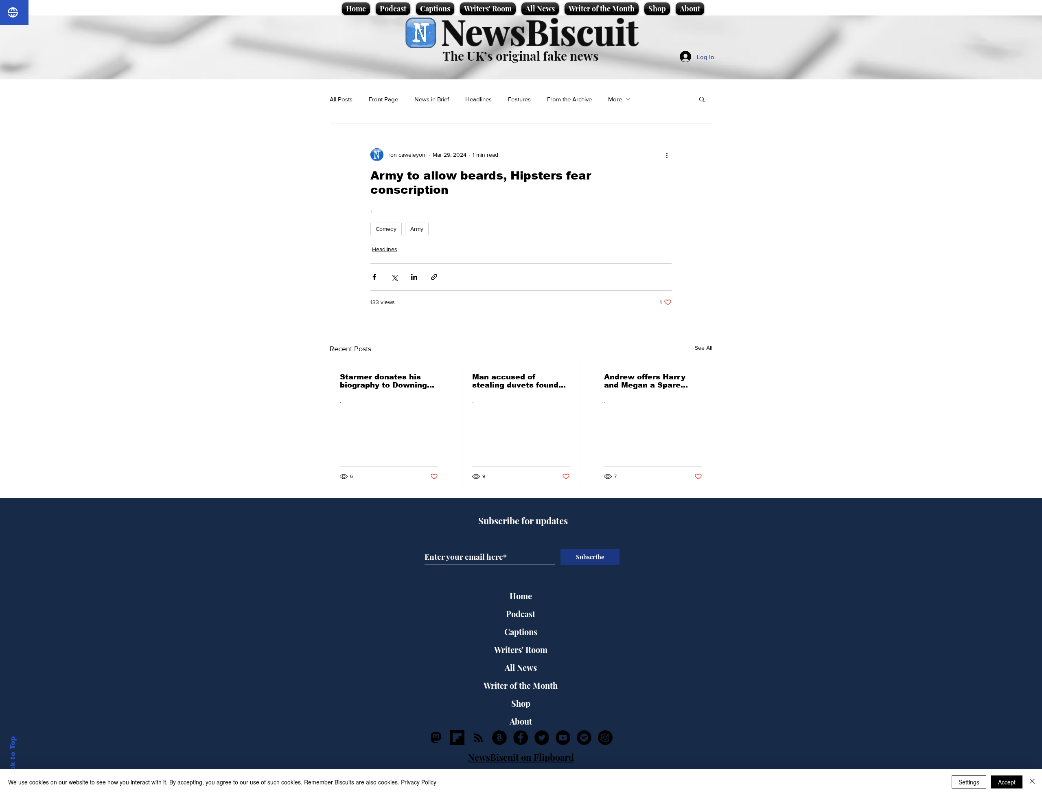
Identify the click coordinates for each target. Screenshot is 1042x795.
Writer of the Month (521, 685)
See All (703, 347)
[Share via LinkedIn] (414, 277)
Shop (520, 703)
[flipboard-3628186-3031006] (457, 737)
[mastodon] (436, 737)
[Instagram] (605, 737)
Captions (520, 631)
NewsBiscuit (539, 31)
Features (519, 99)
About (521, 721)
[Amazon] (499, 737)
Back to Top (13, 758)
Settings (969, 782)
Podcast (520, 613)
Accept (1007, 782)
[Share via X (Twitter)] (394, 277)
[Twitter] (541, 737)
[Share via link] (434, 277)
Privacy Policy (418, 782)
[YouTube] (563, 737)
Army (416, 229)
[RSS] (478, 737)
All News (521, 667)
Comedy (386, 229)
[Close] (1032, 781)
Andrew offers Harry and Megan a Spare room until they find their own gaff (644, 381)
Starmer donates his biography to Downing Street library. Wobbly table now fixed (383, 381)
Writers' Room (520, 649)
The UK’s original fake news (520, 56)
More (615, 99)
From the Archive (569, 99)
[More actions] (667, 155)
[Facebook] (520, 737)
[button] (702, 99)
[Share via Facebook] (374, 277)
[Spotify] (584, 737)
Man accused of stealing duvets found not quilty (515, 381)
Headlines (478, 99)
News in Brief (431, 99)
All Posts (341, 99)
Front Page (383, 99)
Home (521, 595)
